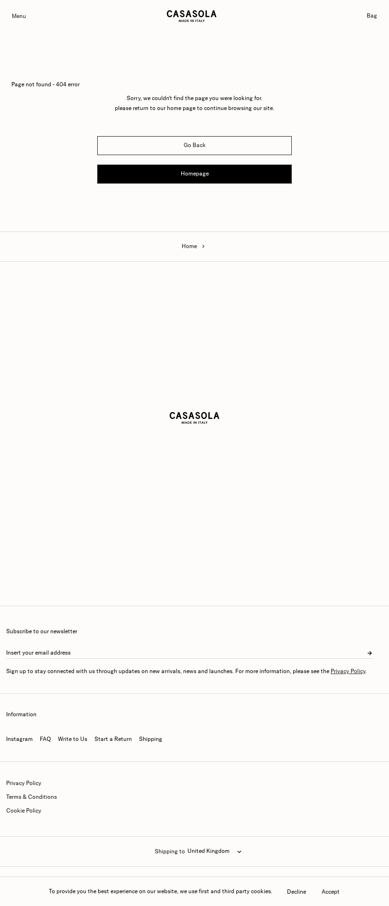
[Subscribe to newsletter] (369, 653)
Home (189, 246)
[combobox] (214, 851)
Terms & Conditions (31, 797)
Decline (296, 891)
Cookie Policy (23, 810)
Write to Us (72, 739)
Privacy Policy (348, 671)
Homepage (195, 173)
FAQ (45, 739)
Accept (331, 891)
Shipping (150, 739)
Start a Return (113, 739)
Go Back (195, 145)
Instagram (19, 739)
